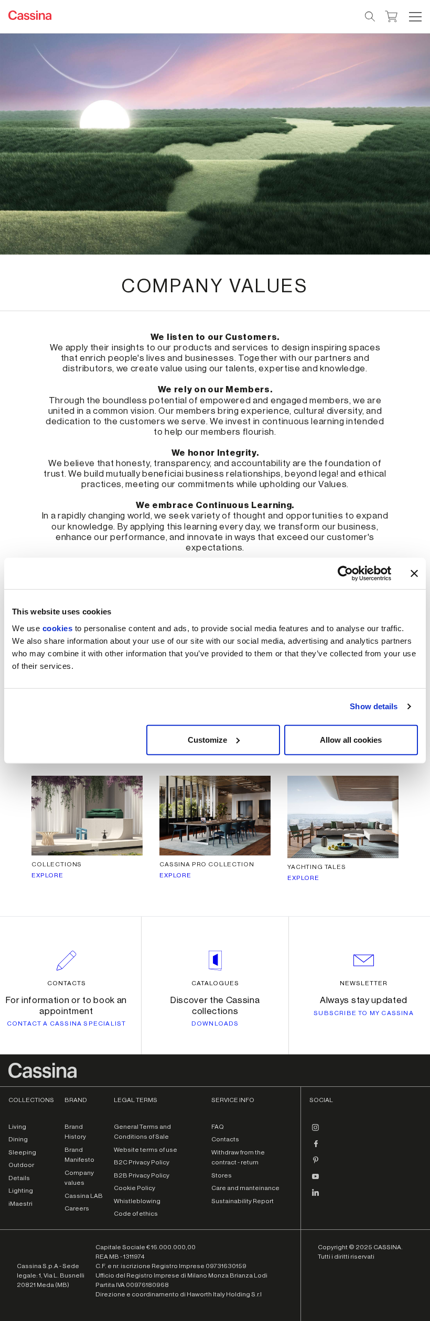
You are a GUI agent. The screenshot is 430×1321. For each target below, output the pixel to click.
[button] (414, 16)
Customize (207, 739)
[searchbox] (370, 17)
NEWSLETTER (364, 983)
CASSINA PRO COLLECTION (206, 864)
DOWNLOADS (215, 1023)
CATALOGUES (215, 983)
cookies (57, 627)
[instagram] (315, 1132)
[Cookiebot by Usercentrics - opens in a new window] (345, 573)
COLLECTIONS (56, 864)
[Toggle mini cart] (391, 15)
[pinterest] (315, 1164)
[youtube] (315, 1180)
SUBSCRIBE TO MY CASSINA (364, 1013)
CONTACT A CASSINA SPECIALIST (66, 1023)
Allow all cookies (351, 739)
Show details (373, 706)
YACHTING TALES (316, 867)
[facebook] (315, 1148)
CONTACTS (66, 983)
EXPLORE (47, 875)
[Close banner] (414, 573)
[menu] (415, 16)
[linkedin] (315, 1197)
